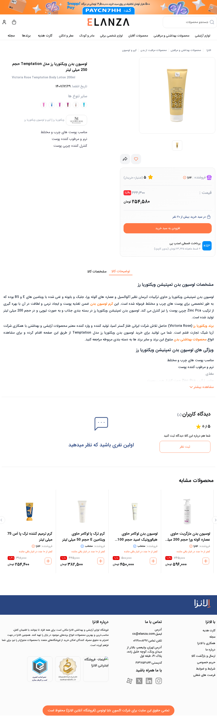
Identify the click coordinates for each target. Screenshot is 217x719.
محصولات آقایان (138, 35)
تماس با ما (153, 622)
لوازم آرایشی (202, 35)
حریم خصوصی (206, 662)
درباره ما (210, 649)
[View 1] (177, 145)
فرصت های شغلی (204, 675)
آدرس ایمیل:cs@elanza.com (147, 631)
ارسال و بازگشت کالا (203, 656)
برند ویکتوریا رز (203, 325)
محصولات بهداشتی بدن (190, 339)
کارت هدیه (209, 630)
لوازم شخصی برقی (111, 35)
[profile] (4, 22)
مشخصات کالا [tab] (96, 271)
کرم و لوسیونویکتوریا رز (37, 120)
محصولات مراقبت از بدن (153, 50)
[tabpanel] (108, 333)
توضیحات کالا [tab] (120, 271)
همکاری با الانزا (206, 643)
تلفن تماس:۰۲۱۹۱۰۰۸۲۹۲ (147, 641)
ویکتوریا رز (58, 120)
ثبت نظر (185, 446)
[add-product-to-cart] (205, 561)
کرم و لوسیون (129, 50)
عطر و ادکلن (66, 35)
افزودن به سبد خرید (167, 228)
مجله (11, 35)
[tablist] (108, 271)
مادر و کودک (86, 35)
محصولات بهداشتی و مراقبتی (171, 35)
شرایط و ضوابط (205, 669)
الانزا (209, 50)
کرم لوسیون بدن (101, 303)
